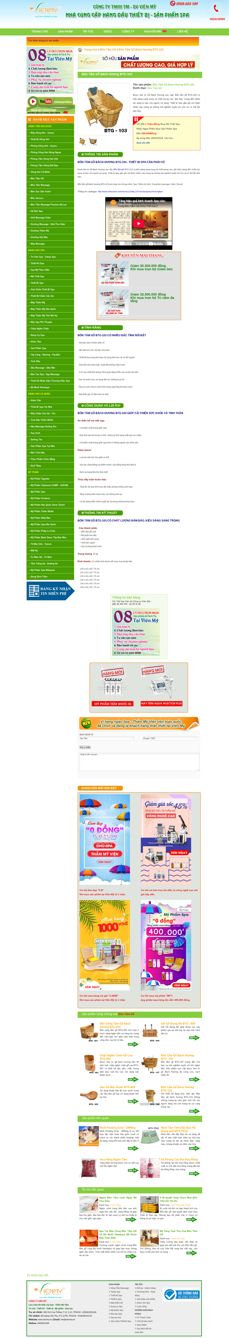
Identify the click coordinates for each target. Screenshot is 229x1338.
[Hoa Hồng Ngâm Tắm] (89, 1177)
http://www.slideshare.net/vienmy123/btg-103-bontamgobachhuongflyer (130, 191)
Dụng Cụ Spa (37, 335)
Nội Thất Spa (37, 276)
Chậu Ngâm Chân (40, 328)
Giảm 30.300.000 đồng (148, 266)
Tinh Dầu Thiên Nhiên (42, 420)
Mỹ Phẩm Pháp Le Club (43, 531)
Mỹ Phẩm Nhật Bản (40, 518)
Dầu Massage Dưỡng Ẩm (43, 426)
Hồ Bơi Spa (37, 211)
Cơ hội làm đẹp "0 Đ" (92, 890)
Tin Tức (88, 31)
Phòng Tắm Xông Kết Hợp (44, 165)
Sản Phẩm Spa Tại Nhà (43, 446)
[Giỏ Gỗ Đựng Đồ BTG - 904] (150, 1041)
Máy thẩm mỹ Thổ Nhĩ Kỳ (44, 315)
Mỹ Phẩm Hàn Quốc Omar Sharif (48, 505)
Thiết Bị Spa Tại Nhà (41, 407)
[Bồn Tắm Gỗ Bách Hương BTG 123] (150, 1105)
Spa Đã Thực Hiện (40, 270)
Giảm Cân (36, 400)
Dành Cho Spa (36, 250)
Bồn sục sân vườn (41, 191)
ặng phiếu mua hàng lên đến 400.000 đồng (165, 1000)
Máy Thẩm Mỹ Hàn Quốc (43, 309)
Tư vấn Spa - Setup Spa (43, 257)
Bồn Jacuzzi (37, 198)
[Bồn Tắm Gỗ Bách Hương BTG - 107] (150, 1073)
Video (108, 31)
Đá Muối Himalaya (40, 387)
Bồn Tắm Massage (40, 185)
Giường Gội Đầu (39, 237)
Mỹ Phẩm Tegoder (40, 478)
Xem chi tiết (143, 142)
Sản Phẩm (65, 31)
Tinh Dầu (35, 361)
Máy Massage (38, 243)
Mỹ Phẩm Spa (38, 492)
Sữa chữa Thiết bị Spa (121, 1321)
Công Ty (128, 31)
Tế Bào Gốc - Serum (41, 544)
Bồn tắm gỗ (118, 169)
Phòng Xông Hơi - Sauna (44, 146)
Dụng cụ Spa (117, 1306)
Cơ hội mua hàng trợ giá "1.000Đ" (99, 995)
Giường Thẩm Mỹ (40, 230)
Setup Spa (115, 1292)
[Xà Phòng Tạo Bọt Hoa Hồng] (150, 1177)
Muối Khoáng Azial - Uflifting (118, 1127)
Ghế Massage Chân (41, 217)
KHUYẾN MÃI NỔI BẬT (100, 788)
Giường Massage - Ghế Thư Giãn (48, 224)
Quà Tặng (36, 465)
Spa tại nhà (116, 1317)
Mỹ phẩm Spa (117, 1310)
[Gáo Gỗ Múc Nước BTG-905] (89, 1105)
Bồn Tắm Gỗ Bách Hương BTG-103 (141, 49)
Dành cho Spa (143, 1303)
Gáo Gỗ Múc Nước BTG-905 (117, 1087)
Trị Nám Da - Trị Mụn (41, 557)
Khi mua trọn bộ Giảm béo (151, 269)
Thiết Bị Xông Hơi (40, 139)
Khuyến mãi (153, 31)
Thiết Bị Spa (37, 283)
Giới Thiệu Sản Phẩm (181, 1205)
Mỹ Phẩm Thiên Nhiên (42, 511)
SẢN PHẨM (114, 1284)
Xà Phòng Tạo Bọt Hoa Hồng (179, 1159)
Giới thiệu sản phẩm (146, 1299)
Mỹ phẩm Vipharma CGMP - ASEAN (49, 485)
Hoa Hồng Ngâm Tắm (113, 1159)
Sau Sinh (35, 433)
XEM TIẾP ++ (132, 1044)
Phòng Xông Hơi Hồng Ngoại (46, 152)
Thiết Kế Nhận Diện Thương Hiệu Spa (50, 381)
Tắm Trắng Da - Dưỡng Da (44, 563)
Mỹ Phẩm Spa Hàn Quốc (43, 524)
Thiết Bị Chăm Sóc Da (42, 296)
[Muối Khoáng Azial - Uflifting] (89, 1145)
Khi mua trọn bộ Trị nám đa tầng (152, 299)
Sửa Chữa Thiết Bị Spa (42, 289)
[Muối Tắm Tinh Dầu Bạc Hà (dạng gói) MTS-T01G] (150, 1145)
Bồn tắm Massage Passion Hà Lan (49, 204)
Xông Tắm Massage (40, 126)
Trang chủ (40, 31)
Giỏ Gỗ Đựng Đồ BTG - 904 (178, 1023)
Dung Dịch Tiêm (39, 576)
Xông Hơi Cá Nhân (40, 172)
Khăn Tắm (36, 341)
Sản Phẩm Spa (38, 348)
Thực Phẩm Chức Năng (43, 459)
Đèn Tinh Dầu (38, 452)
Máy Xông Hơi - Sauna (42, 133)
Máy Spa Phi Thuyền (41, 322)
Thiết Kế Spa (37, 263)
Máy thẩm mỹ (117, 1303)
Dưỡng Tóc (36, 439)
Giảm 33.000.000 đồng (148, 294)
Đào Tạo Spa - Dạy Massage (45, 374)
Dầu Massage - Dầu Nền (43, 368)
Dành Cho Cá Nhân (39, 394)
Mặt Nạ (34, 550)
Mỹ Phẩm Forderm (40, 498)
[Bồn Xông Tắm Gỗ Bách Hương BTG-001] (89, 1041)
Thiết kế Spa (116, 1295)
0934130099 (217, 19)
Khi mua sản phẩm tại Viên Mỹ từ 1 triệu (102, 894)
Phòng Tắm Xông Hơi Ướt (44, 159)
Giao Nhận (142, 1325)
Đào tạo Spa (116, 1314)
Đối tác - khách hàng (146, 1288)
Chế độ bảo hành (145, 1321)
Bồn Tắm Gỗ (37, 178)
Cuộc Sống (115, 1205)
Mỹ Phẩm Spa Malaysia (43, 570)
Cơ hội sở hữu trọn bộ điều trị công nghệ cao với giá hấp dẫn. (169, 892)
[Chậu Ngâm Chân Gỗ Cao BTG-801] (89, 1073)
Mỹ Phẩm (33, 472)
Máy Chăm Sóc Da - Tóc (43, 413)
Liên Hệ (182, 31)
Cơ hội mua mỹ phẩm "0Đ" (156, 995)
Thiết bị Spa (116, 1299)
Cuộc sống (142, 1306)
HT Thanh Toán (144, 1317)
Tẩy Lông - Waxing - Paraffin (45, 354)
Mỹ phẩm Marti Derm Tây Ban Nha (48, 537)
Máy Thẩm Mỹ (38, 302)
